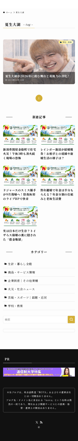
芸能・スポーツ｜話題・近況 (27, 297)
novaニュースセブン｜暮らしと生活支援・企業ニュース (32, 4)
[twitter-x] (36, 422)
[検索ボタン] (70, 4)
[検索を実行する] (71, 319)
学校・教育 (15, 306)
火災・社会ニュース (21, 289)
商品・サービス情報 (21, 272)
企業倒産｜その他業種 (23, 281)
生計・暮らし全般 (20, 264)
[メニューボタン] (75, 4)
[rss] (41, 422)
